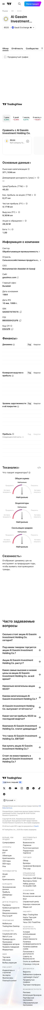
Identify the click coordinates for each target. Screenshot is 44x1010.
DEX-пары (6, 864)
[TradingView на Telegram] (33, 788)
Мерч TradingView (30, 915)
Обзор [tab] (5, 48)
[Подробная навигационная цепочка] (12, 11)
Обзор (25, 860)
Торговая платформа (31, 985)
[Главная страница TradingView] (9, 4)
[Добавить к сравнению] (28, 141)
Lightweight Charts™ (31, 977)
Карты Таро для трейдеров (29, 918)
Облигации (6, 855)
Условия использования (29, 933)
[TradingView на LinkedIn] (27, 788)
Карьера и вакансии (31, 904)
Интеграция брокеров (32, 995)
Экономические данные (9, 888)
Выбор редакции (9, 963)
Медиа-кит (27, 907)
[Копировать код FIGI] (20, 320)
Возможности (28, 842)
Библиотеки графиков (32, 974)
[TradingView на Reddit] (4, 794)
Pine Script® (7, 916)
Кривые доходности (10, 908)
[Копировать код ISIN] (21, 312)
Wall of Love (7, 936)
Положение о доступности (28, 952)
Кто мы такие (28, 893)
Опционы (6, 910)
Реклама (26, 992)
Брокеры (27, 863)
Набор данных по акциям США (29, 885)
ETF (4, 853)
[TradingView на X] (4, 788)
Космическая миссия (32, 896)
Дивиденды (7, 895)
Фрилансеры (7, 978)
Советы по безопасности (28, 957)
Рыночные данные (30, 848)
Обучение (6, 960)
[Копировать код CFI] (12, 329)
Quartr (36, 826)
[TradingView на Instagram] (21, 788)
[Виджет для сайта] (39, 467)
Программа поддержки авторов (10, 943)
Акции (5, 850)
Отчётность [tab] (17, 48)
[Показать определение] (29, 169)
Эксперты (6, 975)
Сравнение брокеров (32, 866)
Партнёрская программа (28, 999)
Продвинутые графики (28, 981)
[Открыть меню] (3, 3)
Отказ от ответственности (30, 938)
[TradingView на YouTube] (16, 788)
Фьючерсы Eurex (30, 881)
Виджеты (27, 972)
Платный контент (9, 980)
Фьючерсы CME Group (32, 878)
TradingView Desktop (11, 926)
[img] (31, 27)
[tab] (29, 344)
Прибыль (6, 892)
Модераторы (7, 949)
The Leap (27, 869)
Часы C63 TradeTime (31, 922)
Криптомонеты (8, 858)
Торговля (6, 957)
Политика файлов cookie (30, 948)
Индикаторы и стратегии (8, 971)
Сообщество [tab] (32, 48)
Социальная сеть (9, 934)
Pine (4, 866)
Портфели (6, 905)
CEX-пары (6, 861)
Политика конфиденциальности (32, 943)
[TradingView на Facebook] (10, 788)
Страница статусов (31, 964)
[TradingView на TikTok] (39, 788)
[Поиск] (19, 3)
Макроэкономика (9, 913)
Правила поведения (10, 947)
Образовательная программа (30, 1004)
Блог (25, 899)
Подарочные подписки (28, 852)
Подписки (27, 845)
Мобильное (7, 923)
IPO (3, 897)
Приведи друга (8, 939)
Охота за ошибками (31, 961)
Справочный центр (31, 901)
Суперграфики (8, 842)
